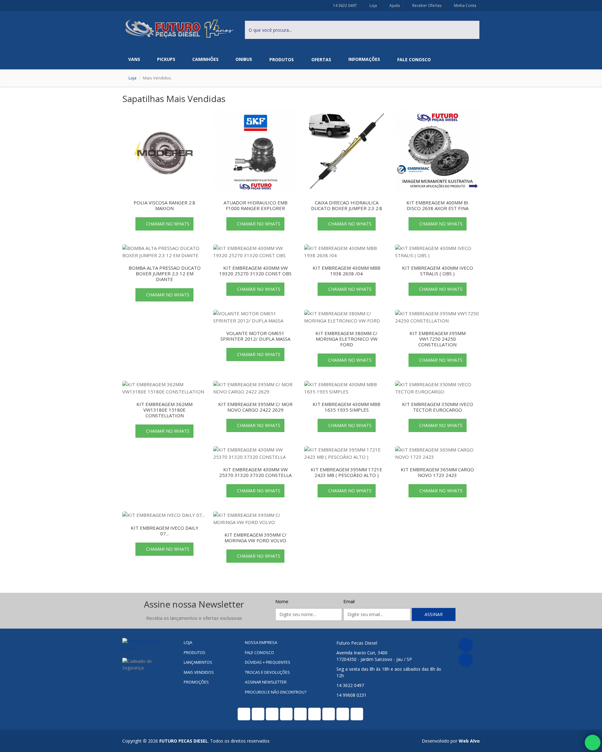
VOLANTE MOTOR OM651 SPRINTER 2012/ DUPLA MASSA (255, 336)
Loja (372, 5)
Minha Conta (464, 5)
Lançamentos (198, 662)
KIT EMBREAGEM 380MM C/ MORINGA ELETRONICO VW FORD (346, 339)
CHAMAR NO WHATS (167, 224)
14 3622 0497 (344, 5)
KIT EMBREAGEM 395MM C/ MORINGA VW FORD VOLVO (255, 538)
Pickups (166, 59)
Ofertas (321, 59)
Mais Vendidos (199, 672)
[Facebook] (466, 645)
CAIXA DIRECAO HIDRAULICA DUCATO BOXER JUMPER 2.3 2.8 (346, 205)
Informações (364, 59)
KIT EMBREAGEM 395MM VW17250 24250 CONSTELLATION (437, 339)
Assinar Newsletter (266, 682)
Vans (134, 59)
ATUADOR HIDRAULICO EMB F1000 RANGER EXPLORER (256, 205)
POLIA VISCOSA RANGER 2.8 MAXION (164, 205)
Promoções (196, 682)
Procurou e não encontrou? (275, 692)
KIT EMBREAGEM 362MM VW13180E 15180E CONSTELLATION (164, 410)
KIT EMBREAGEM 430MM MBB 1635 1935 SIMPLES (346, 407)
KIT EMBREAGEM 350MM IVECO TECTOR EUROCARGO (437, 407)
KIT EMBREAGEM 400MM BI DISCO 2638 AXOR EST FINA (437, 205)
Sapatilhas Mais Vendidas (173, 99)
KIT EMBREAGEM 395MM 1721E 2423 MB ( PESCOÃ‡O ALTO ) (346, 472)
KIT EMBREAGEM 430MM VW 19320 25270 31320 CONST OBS (255, 271)
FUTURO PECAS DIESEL (183, 741)
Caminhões (205, 59)
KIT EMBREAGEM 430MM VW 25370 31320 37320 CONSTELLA (255, 472)
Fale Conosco (414, 59)
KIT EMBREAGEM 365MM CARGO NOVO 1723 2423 (437, 472)
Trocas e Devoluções (267, 672)
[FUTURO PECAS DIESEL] (148, 644)
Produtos (281, 59)
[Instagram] (466, 660)
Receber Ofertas (426, 5)
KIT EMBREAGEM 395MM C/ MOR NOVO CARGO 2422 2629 (255, 407)
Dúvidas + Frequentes (267, 662)
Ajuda (394, 5)
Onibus (243, 59)
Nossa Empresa (261, 642)
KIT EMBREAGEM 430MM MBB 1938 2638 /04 (346, 271)
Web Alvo (469, 741)
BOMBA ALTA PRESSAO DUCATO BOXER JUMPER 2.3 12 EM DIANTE (165, 273)
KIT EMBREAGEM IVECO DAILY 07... (164, 531)
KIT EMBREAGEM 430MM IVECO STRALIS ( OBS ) (437, 271)
